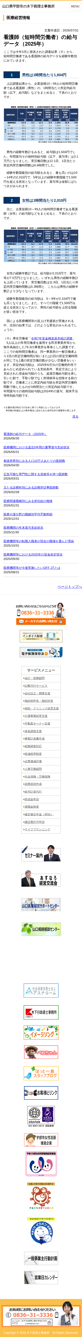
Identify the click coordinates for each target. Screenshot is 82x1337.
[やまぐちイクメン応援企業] (41, 1231)
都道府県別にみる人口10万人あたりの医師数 (34, 461)
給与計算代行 (33, 791)
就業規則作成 (33, 784)
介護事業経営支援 (36, 716)
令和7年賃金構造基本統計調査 (52, 338)
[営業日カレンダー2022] (41, 1283)
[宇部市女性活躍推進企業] (41, 1145)
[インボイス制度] (41, 641)
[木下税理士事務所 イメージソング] (41, 1038)
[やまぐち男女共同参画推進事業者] (41, 1164)
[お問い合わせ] (41, 624)
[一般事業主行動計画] (41, 1263)
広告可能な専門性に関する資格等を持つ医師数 (35, 474)
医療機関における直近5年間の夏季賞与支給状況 (36, 447)
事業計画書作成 (35, 738)
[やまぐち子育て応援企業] (41, 1196)
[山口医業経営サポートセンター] (41, 909)
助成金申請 (32, 799)
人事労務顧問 (33, 769)
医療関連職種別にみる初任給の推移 (27, 501)
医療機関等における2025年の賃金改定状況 (33, 554)
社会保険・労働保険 (37, 776)
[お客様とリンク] (41, 1098)
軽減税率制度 (33, 753)
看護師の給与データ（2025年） (25, 434)
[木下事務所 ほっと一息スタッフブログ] (41, 1079)
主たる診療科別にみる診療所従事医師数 (31, 487)
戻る (75, 416)
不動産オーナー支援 (37, 723)
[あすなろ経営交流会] (41, 885)
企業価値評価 (33, 761)
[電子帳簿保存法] (41, 656)
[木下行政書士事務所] (41, 1018)
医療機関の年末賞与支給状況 (23, 527)
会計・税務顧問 (35, 678)
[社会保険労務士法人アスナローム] (41, 996)
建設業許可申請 (35, 822)
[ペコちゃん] (41, 1057)
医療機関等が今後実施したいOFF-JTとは (31, 568)
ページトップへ (70, 586)
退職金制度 (32, 806)
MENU (75, 6)
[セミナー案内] (41, 862)
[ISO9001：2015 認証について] (41, 1126)
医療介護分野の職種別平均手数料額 (27, 514)
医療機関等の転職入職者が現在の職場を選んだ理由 (38, 541)
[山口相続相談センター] (41, 934)
